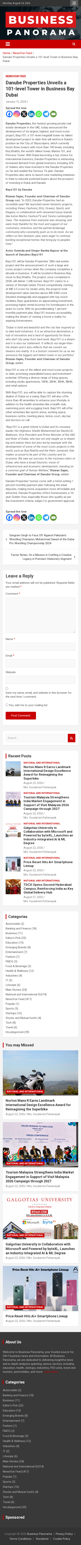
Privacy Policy (64, 1534)
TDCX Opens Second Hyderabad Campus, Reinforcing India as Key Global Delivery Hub (48, 888)
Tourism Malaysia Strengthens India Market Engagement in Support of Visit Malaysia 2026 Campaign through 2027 (46, 803)
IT (7, 980)
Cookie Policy (61, 1538)
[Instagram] (16, 114)
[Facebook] (9, 114)
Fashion (10, 956)
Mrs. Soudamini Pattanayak (40, 787)
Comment (13, 593)
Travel (9, 1027)
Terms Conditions (20, 1538)
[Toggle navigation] (8, 44)
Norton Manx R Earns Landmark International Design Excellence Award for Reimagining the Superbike (47, 772)
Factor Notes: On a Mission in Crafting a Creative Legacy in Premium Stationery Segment (41, 557)
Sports (10, 1008)
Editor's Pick (13, 938)
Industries (12, 975)
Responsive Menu (74, 3)
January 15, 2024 (16, 101)
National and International (42, 762)
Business (11, 933)
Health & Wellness (17, 971)
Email (10, 655)
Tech (9, 1022)
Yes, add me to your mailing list (27, 705)
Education (12, 942)
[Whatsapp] (38, 114)
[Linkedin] (31, 114)
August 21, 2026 (33, 897)
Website (11, 672)
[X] (24, 114)
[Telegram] (46, 114)
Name (10, 639)
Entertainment (14, 952)
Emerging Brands (16, 947)
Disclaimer (42, 1538)
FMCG (9, 961)
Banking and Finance (18, 928)
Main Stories (13, 989)
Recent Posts (19, 756)
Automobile (13, 923)
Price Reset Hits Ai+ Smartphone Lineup (37, 1316)
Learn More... (52, 1371)
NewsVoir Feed (16, 76)
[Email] (53, 114)
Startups (11, 1013)
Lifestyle (11, 985)
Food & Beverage (16, 966)
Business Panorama (39, 1534)
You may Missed (19, 1045)
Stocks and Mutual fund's (21, 1018)
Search (71, 738)
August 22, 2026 (33, 782)
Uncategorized (15, 1032)
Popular (10, 1004)
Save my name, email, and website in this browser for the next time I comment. (39, 694)
